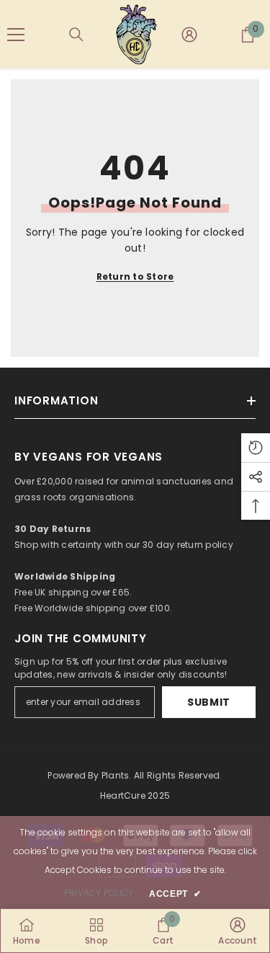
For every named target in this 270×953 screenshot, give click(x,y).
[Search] (76, 34)
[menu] (15, 34)
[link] (163, 930)
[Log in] (189, 34)
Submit (208, 702)
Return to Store (135, 276)
